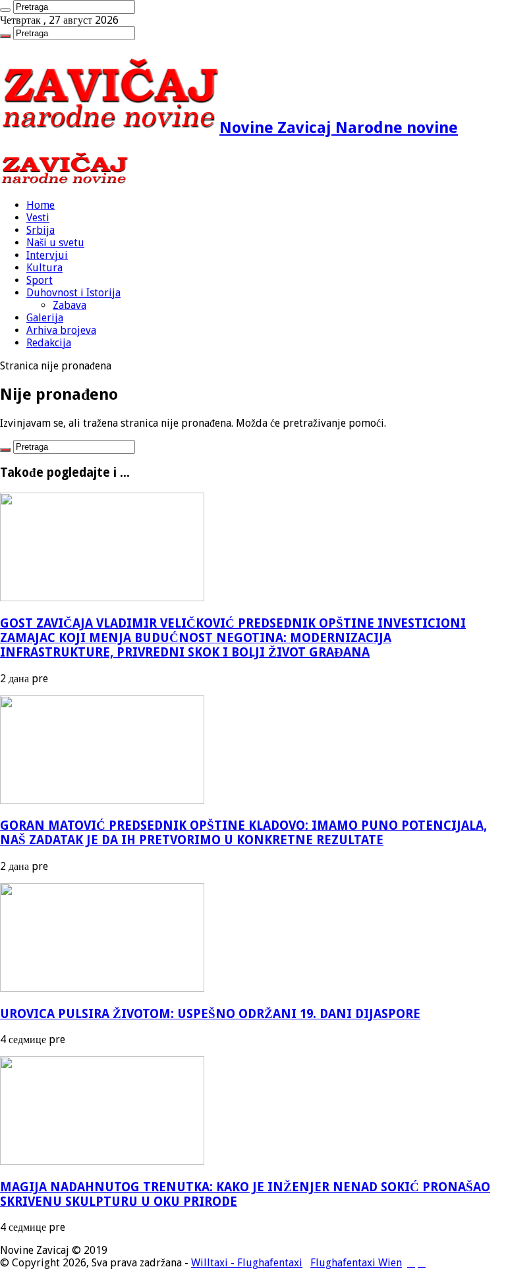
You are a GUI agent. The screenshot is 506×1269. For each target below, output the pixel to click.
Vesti (37, 217)
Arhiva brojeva (61, 330)
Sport (39, 280)
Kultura (44, 267)
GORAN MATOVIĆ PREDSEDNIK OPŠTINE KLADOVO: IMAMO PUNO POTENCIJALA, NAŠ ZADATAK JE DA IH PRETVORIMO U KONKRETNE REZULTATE (243, 833)
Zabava (69, 305)
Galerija (44, 317)
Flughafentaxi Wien (356, 1262)
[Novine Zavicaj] (64, 182)
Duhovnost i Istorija (73, 292)
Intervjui (47, 255)
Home (40, 205)
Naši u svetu (55, 242)
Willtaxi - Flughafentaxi (246, 1262)
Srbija (40, 230)
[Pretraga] (5, 10)
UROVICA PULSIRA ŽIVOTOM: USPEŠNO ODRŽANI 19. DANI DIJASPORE (210, 1014)
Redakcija (48, 343)
